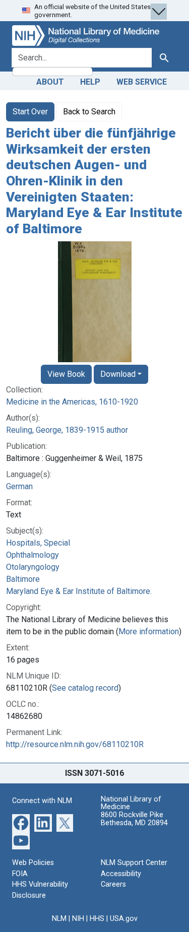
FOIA (20, 874)
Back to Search (89, 111)
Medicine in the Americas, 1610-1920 (72, 402)
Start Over (30, 111)
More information (148, 631)
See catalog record (85, 688)
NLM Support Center (134, 862)
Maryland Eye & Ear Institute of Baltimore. (79, 591)
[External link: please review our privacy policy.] (21, 822)
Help (90, 82)
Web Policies (33, 862)
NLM (59, 918)
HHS (97, 918)
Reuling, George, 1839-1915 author (67, 430)
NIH (78, 918)
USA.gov (124, 918)
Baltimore (23, 579)
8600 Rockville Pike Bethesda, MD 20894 (134, 819)
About (50, 82)
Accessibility (121, 874)
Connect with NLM (42, 800)
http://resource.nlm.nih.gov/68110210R (75, 744)
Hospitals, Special (38, 543)
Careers (113, 884)
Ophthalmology (32, 555)
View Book (66, 374)
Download (118, 374)
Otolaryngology (32, 567)
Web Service (141, 82)
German (19, 486)
